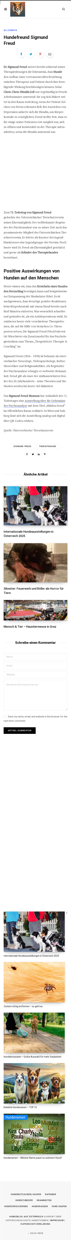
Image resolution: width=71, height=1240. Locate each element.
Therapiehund (47, 446)
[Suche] (63, 9)
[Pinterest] (40, 54)
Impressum (57, 1220)
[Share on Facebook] (21, 54)
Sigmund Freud (23, 446)
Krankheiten (44, 1200)
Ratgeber (50, 1194)
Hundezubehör (24, 1200)
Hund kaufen (59, 1206)
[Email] (49, 54)
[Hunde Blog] (17, 9)
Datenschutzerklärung (35, 1224)
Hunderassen (40, 1206)
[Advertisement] (35, 174)
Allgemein (10, 30)
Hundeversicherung (16, 1206)
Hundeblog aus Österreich (26, 1216)
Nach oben (36, 1233)
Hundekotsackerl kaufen (26, 1194)
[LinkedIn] (38, 454)
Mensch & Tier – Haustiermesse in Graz (30, 626)
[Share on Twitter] (30, 54)
